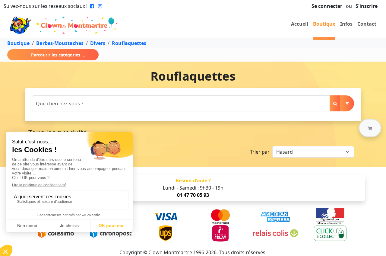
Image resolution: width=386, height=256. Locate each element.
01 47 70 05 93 (193, 195)
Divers (97, 43)
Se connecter (327, 6)
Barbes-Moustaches (60, 43)
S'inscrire (367, 6)
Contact (366, 24)
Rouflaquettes (129, 43)
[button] (370, 128)
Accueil (299, 24)
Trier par (260, 152)
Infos (346, 24)
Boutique (324, 24)
